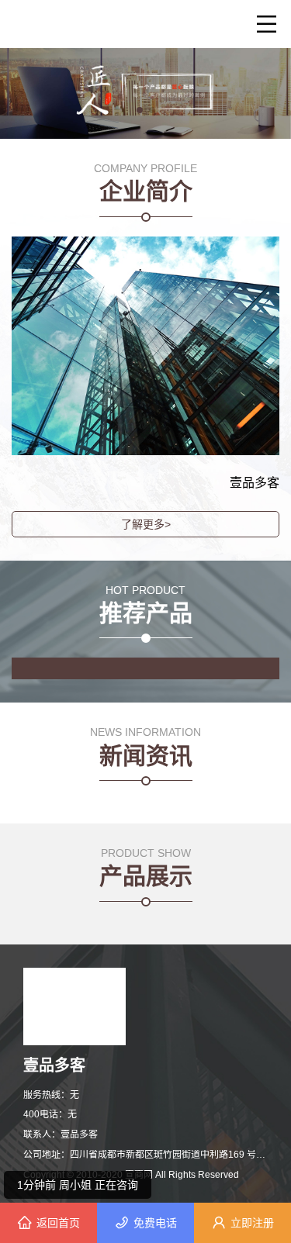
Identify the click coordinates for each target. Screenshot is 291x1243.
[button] (140, 110)
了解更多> (146, 524)
